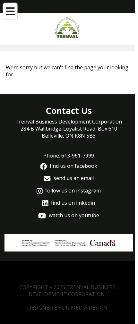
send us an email (72, 178)
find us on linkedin (72, 202)
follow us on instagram (72, 190)
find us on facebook (72, 165)
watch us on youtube (73, 215)
